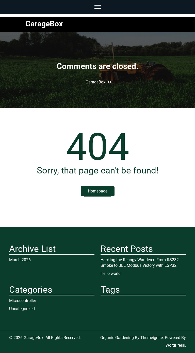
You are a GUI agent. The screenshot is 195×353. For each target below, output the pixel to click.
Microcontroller (22, 300)
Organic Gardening (117, 337)
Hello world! (111, 273)
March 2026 (20, 259)
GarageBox (44, 23)
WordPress (175, 345)
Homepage (97, 191)
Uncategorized (22, 308)
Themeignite (151, 337)
